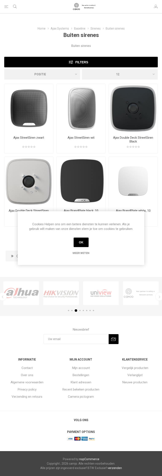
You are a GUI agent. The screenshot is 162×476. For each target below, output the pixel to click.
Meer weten (81, 252)
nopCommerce (89, 459)
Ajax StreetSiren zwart (28, 138)
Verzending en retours (27, 397)
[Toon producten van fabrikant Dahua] (21, 293)
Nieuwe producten (134, 382)
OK (81, 242)
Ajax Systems (60, 28)
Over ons (27, 375)
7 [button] (90, 310)
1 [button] (68, 310)
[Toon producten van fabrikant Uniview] (101, 293)
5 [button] (83, 310)
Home (42, 28)
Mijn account (81, 368)
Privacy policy (27, 389)
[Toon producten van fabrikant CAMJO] (141, 293)
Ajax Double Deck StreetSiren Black (133, 139)
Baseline (79, 28)
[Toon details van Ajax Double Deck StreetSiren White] (28, 181)
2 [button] (72, 310)
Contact (27, 368)
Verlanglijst (135, 375)
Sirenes (95, 28)
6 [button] (86, 310)
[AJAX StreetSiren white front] (81, 108)
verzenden (115, 468)
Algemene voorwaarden (27, 382)
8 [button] (93, 310)
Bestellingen (81, 375)
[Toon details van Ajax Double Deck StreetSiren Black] (133, 108)
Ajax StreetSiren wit (81, 138)
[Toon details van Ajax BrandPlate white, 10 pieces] (133, 181)
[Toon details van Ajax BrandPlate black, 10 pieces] (81, 181)
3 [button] (76, 310)
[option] (21, 293)
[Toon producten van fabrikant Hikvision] (61, 293)
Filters (81, 62)
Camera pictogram (81, 397)
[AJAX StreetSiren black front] (28, 108)
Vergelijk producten (135, 368)
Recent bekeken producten (80, 389)
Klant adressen (81, 382)
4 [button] (80, 310)
